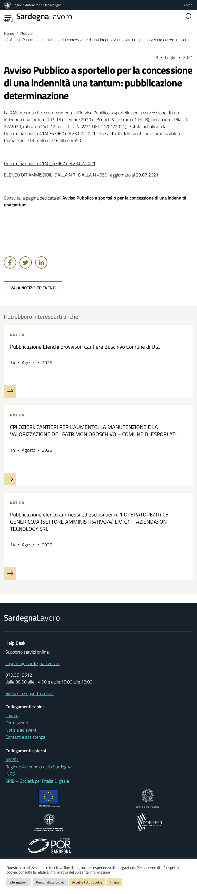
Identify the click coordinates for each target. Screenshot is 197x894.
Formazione (16, 722)
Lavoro (44, 16)
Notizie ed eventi (21, 729)
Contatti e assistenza (25, 737)
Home (9, 33)
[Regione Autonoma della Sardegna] (8, 4)
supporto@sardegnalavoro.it (32, 663)
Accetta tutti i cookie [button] (87, 882)
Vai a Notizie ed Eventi (33, 288)
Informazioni (18, 882)
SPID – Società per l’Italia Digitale (37, 781)
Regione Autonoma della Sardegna (37, 4)
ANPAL (12, 759)
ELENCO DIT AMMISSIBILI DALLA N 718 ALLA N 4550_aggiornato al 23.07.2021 (81, 174)
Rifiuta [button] (114, 882)
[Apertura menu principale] (10, 15)
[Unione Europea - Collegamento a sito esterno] (49, 797)
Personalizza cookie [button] (50, 882)
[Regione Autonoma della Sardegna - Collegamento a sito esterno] (49, 821)
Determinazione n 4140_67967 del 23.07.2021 (49, 163)
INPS (10, 773)
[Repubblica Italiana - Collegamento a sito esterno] (147, 797)
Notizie (26, 33)
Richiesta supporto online (29, 693)
